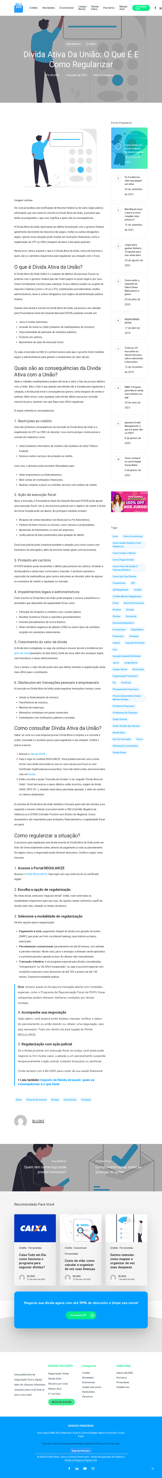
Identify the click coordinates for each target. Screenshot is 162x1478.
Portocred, (111, 1433)
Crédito (91, 43)
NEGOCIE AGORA (62, 1402)
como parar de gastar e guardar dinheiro (125, 568)
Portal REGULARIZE (36, 874)
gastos (116, 643)
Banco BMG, (50, 1433)
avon (115, 536)
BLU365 (54, 75)
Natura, (102, 1433)
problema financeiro (124, 706)
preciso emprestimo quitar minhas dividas (127, 698)
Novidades (88, 1377)
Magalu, (94, 1433)
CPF (133, 583)
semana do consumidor (125, 746)
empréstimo (137, 629)
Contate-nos (122, 1387)
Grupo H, (77, 1433)
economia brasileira (123, 623)
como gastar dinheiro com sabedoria (127, 545)
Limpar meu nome (91, 1387)
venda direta (119, 752)
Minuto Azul (54, 1388)
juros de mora (21, 653)
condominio (119, 583)
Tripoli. (81, 1436)
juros (116, 662)
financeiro (118, 636)
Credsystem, (66, 1433)
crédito (138, 589)
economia (131, 616)
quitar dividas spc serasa (126, 726)
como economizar (133, 536)
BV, (57, 1433)
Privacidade (122, 1382)
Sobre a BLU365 (124, 1373)
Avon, (40, 1433)
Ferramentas (35, 1248)
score (139, 739)
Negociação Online (58, 1373)
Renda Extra (54, 1378)
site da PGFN (37, 754)
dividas (55, 1099)
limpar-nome (120, 669)
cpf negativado (121, 589)
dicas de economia (36, 1099)
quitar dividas (120, 719)
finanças (86, 1099)
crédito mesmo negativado (127, 596)
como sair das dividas (124, 576)
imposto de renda (134, 643)
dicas (19, 1099)
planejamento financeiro (126, 689)
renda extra (119, 732)
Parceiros (87, 1396)
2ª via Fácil (54, 1393)
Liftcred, (85, 1433)
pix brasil (126, 682)
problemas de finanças (125, 712)
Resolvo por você (58, 1383)
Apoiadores (73, 43)
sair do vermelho (122, 739)
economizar (70, 1099)
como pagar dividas (123, 559)
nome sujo (138, 669)
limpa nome (130, 662)
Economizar (80, 1248)
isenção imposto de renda (126, 656)
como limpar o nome (124, 553)
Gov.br (31, 774)
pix (114, 682)
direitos (117, 609)
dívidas (116, 616)
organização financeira (125, 676)
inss (115, 649)
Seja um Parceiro (81, 1451)
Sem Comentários (103, 75)
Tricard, (121, 1433)
